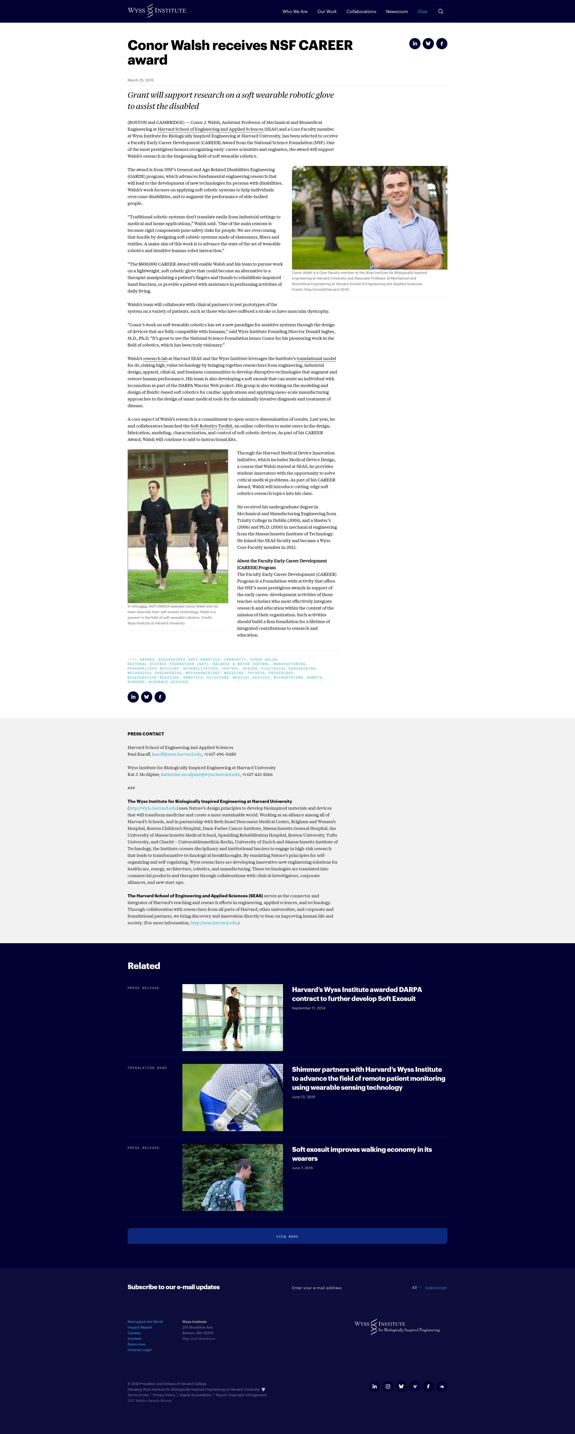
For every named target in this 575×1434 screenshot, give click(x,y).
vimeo (414, 1386)
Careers (134, 1332)
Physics (256, 672)
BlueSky (428, 43)
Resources (136, 1344)
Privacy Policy (164, 1394)
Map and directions (198, 1338)
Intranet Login (140, 1349)
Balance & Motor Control (241, 663)
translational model (316, 358)
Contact (135, 1338)
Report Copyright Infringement (241, 1394)
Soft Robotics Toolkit (211, 426)
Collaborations (361, 11)
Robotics (193, 677)
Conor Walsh (263, 659)
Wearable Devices (168, 681)
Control (230, 668)
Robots (314, 677)
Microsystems (288, 677)
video (142, 606)
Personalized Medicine (153, 668)
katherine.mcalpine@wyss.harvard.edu (200, 774)
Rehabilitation (200, 668)
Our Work (327, 11)
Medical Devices (251, 677)
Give (422, 11)
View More (287, 1236)
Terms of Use (138, 1394)
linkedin (374, 1386)
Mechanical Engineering (155, 672)
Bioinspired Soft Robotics (189, 659)
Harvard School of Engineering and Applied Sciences (210, 129)
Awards (147, 659)
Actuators (218, 677)
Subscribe (436, 1287)
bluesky (401, 1386)
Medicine (234, 672)
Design (250, 668)
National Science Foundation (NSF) (168, 663)
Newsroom (397, 11)
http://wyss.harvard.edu (153, 808)
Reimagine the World (145, 1321)
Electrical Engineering (288, 668)
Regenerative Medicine (153, 677)
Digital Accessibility (196, 1394)
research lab (155, 358)
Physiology (281, 672)
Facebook (441, 43)
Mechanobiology (203, 672)
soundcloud (441, 1386)
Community (235, 659)
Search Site (440, 11)
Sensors (136, 681)
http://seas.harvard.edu (214, 922)
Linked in (414, 43)
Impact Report (140, 1327)
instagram (388, 1386)
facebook (428, 1386)
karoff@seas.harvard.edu (177, 754)
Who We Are (295, 11)
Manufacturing (290, 663)
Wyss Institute (157, 9)
